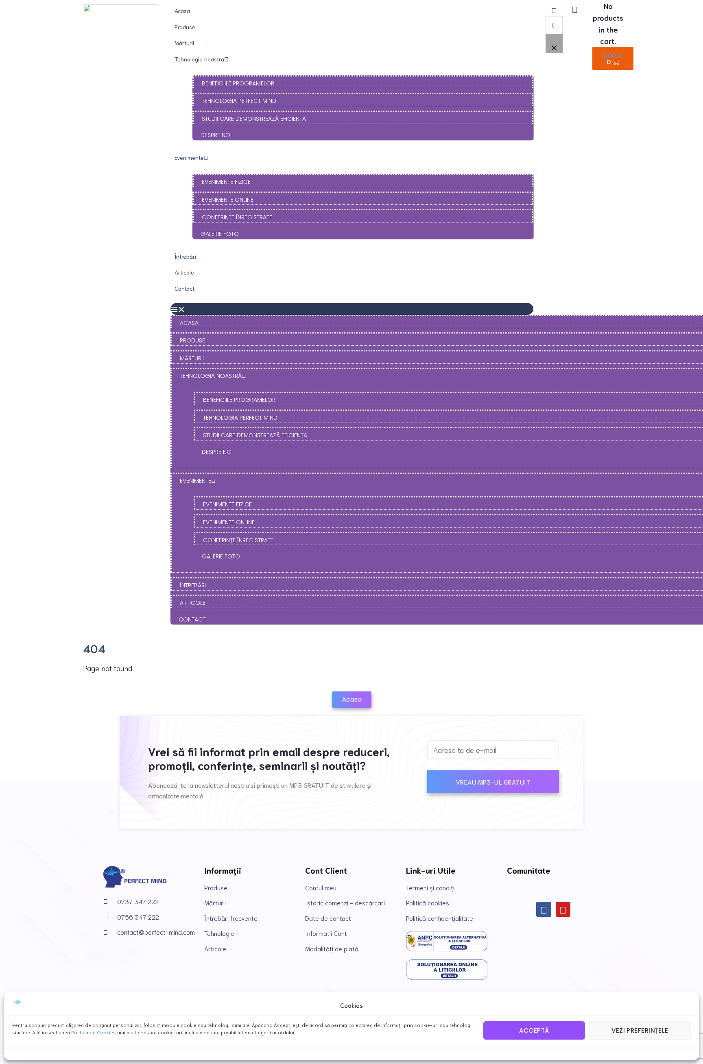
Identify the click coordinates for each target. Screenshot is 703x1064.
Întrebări (185, 256)
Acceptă (534, 1030)
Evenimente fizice (226, 182)
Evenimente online (227, 200)
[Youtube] (563, 909)
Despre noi (216, 135)
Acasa (182, 10)
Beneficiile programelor (238, 83)
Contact (184, 288)
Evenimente (189, 157)
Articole (184, 272)
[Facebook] (543, 909)
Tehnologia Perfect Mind (239, 101)
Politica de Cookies (93, 1032)
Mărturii (184, 42)
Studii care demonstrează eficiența (254, 119)
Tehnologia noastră (199, 59)
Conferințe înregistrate (237, 217)
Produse (185, 27)
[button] (351, 309)
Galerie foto (220, 234)
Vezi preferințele (639, 1030)
